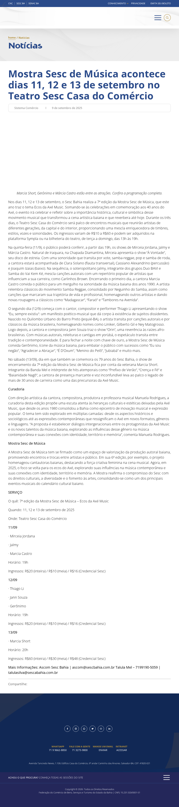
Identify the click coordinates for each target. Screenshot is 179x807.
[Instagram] (76, 729)
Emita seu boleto (161, 3)
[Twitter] (93, 729)
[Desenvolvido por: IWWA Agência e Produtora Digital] (89, 801)
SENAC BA (33, 3)
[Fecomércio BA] (22, 17)
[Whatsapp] (84, 729)
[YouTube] (101, 729)
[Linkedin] (109, 729)
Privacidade (138, 3)
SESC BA (20, 3)
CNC (10, 3)
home (12, 37)
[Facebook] (67, 729)
